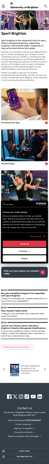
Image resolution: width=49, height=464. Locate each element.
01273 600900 (33, 420)
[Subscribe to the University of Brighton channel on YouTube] (33, 396)
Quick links (24, 451)
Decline (24, 258)
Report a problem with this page (23, 436)
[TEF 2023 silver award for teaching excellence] (14, 370)
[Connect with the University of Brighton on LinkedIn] (39, 396)
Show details (36, 237)
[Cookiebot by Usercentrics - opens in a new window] (35, 203)
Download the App (10, 122)
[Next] (44, 369)
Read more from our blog (16, 347)
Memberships (8, 163)
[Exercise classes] (24, 186)
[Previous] (4, 369)
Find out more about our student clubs (21, 272)
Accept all (24, 244)
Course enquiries (23, 424)
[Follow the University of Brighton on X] (15, 396)
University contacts (23, 432)
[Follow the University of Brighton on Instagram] (21, 396)
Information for (24, 457)
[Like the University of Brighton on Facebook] (9, 396)
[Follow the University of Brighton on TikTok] (26, 396)
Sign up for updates (24, 428)
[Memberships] (24, 145)
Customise (23, 251)
